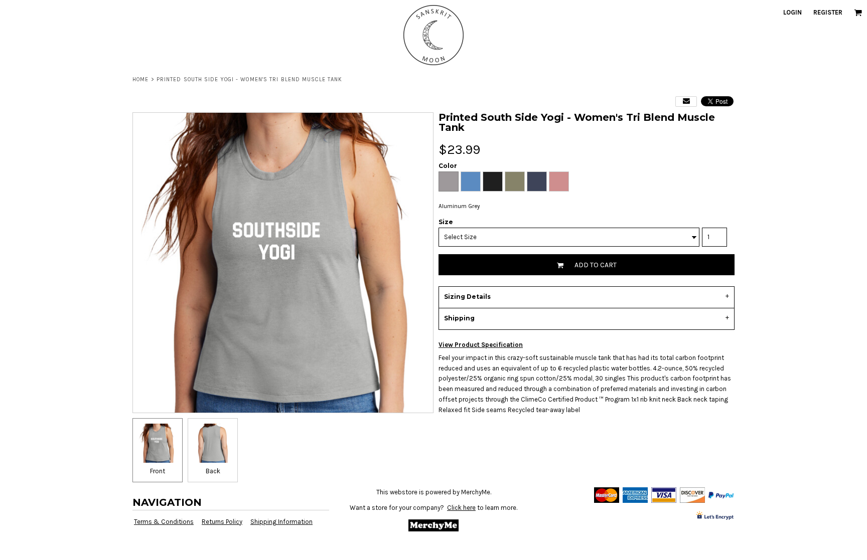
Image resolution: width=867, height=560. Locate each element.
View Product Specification (481, 344)
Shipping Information (281, 521)
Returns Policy (222, 521)
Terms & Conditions (164, 521)
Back (213, 471)
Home (140, 79)
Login (792, 12)
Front (157, 471)
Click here (461, 507)
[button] (858, 13)
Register (827, 12)
